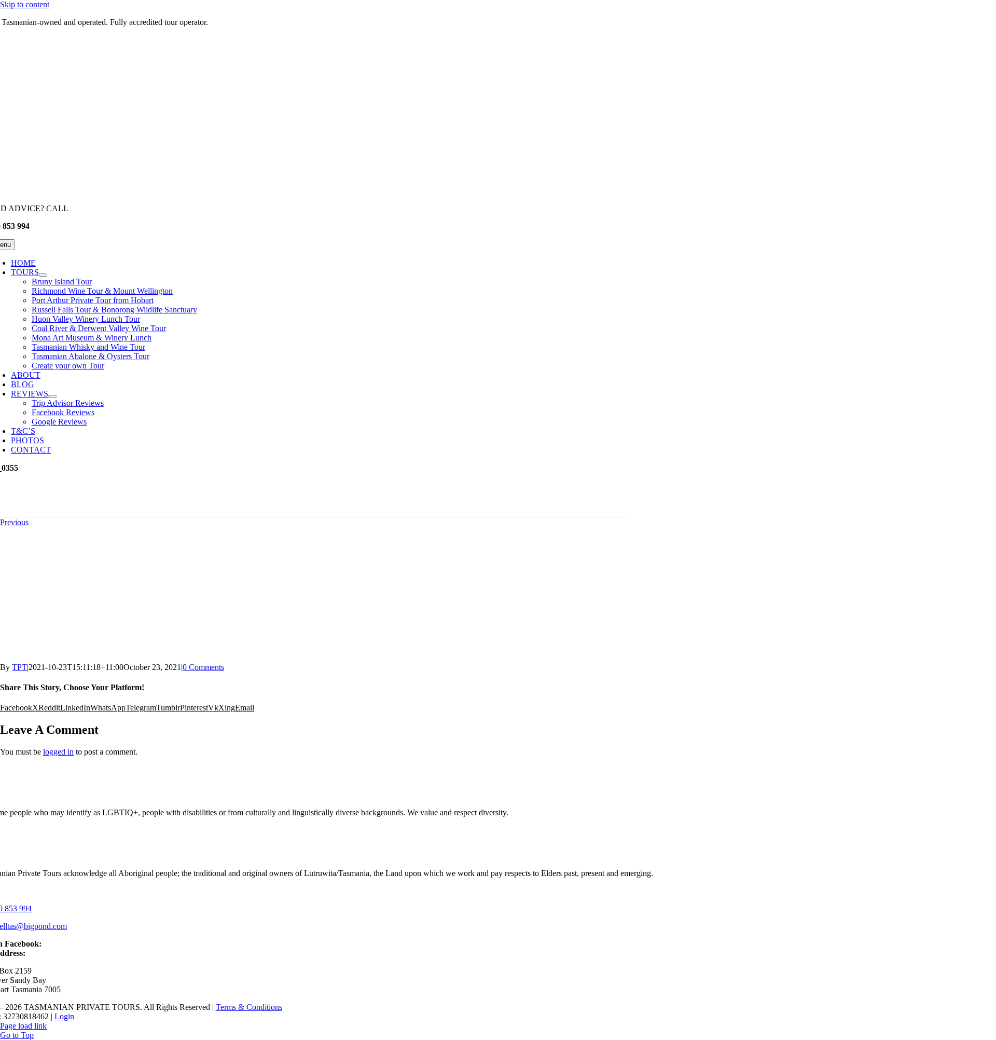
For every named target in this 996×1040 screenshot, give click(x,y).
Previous (14, 522)
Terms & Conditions (249, 1007)
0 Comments (203, 667)
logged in (58, 751)
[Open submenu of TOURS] (43, 275)
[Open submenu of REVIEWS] (52, 396)
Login (64, 1016)
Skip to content (24, 4)
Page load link (23, 1025)
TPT (19, 667)
